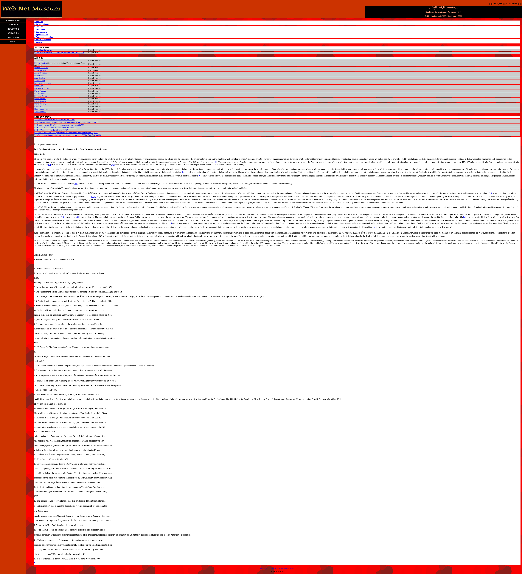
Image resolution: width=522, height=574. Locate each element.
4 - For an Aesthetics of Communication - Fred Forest (55, 127)
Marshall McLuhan (41, 88)
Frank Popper (39, 94)
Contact (291, 568)
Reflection (280, 568)
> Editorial (38, 22)
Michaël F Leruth (41, 68)
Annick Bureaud (40, 73)
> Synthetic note (41, 35)
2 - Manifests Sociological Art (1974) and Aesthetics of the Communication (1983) (66, 122)
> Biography (39, 29)
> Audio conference (42, 40)
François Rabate (40, 96)
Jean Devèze (39, 78)
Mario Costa (39, 75)
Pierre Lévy (38, 86)
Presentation (264, 568)
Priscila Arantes (40, 63)
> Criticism (39, 27)
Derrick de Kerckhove (42, 83)
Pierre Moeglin (40, 91)
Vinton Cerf (38, 61)
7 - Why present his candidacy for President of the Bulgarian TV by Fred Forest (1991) (68, 135)
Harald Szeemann (41, 109)
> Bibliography (40, 32)
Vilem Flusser (39, 81)
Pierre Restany (40, 99)
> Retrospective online (43, 37)
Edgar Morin (39, 106)
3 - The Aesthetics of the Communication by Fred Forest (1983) (59, 125)
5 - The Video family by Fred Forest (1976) (51, 130)
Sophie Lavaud (40, 112)
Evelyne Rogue (40, 70)
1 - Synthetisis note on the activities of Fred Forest (54, 120)
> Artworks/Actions (42, 24)
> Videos (38, 42)
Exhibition (273, 568)
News (286, 568)
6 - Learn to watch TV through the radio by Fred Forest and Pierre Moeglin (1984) (66, 133)
